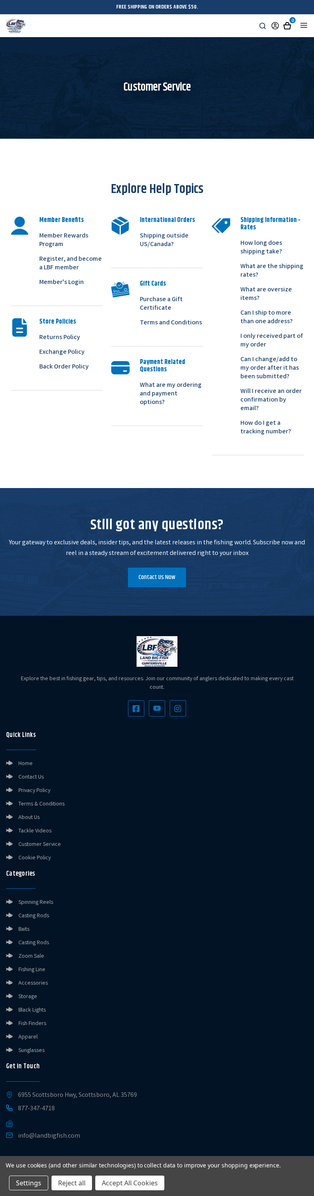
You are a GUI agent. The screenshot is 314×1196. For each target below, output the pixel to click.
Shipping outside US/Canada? (164, 240)
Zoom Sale (31, 956)
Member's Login (61, 282)
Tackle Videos (35, 831)
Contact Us (31, 777)
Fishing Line (31, 970)
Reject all (71, 1182)
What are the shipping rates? (271, 271)
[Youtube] (157, 708)
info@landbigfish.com (49, 1136)
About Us (29, 818)
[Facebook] (136, 708)
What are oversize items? (266, 294)
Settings (28, 1182)
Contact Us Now (157, 577)
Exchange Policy (62, 352)
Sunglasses (31, 1051)
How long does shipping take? (261, 248)
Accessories (33, 983)
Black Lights (32, 1010)
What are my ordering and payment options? (171, 394)
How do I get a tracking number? (265, 428)
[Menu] (304, 25)
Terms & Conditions (41, 804)
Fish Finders (32, 1024)
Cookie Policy (34, 858)
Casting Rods (33, 916)
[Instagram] (178, 708)
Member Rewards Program (63, 240)
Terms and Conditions (171, 323)
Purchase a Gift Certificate (161, 304)
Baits (23, 929)
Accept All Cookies (130, 1182)
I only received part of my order (271, 341)
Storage (27, 997)
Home (25, 764)
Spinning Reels (35, 903)
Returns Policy (59, 337)
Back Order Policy (64, 367)
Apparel (28, 1037)
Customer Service (39, 845)
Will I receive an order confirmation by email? (271, 400)
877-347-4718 (36, 1109)
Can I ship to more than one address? (266, 317)
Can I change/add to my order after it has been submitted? (269, 368)
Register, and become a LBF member (70, 264)
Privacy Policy (34, 791)
